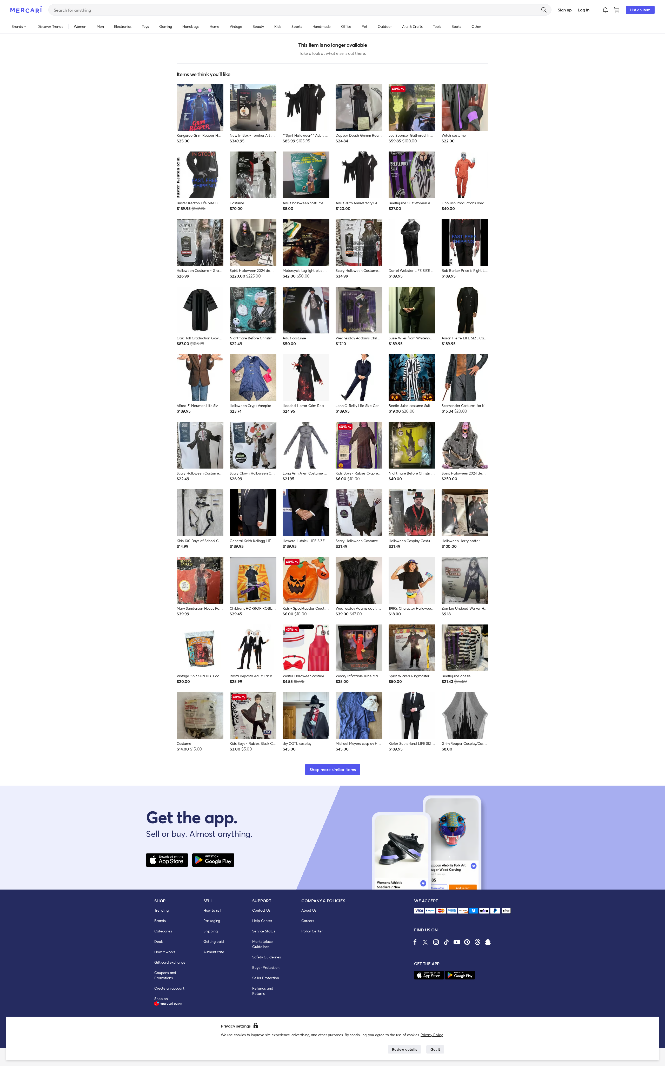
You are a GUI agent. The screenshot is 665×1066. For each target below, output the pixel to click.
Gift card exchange (169, 962)
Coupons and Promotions (165, 975)
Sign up (564, 9)
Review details (404, 1049)
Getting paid (213, 941)
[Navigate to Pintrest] (467, 942)
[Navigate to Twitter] (425, 942)
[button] (605, 10)
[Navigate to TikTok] (446, 942)
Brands (160, 920)
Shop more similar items (332, 769)
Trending (161, 910)
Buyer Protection (265, 967)
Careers (307, 920)
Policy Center (312, 931)
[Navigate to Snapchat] (488, 942)
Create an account (169, 988)
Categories (163, 931)
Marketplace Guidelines (262, 944)
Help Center (262, 920)
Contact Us (261, 910)
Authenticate (213, 951)
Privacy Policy (432, 1034)
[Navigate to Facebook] (415, 942)
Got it (435, 1049)
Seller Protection (265, 977)
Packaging (211, 920)
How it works (164, 951)
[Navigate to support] (419, 911)
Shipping (210, 931)
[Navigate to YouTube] (456, 942)
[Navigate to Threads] (477, 942)
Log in (583, 9)
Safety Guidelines (266, 957)
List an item (640, 9)
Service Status (263, 931)
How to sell (212, 910)
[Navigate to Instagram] (436, 942)
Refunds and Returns (262, 991)
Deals (158, 941)
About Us (308, 910)
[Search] (544, 10)
